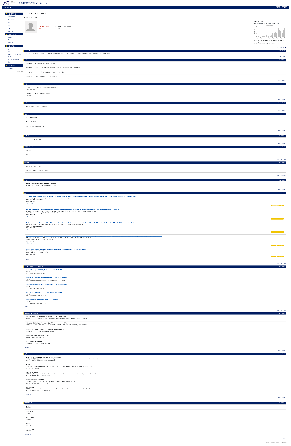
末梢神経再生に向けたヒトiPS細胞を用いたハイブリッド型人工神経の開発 (44, 269)
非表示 (283, 50)
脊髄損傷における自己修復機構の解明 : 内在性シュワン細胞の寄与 (42, 299)
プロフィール (11, 19)
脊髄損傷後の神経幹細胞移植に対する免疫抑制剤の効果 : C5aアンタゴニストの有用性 (46, 284)
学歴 (9, 25)
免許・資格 (10, 31)
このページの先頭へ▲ (281, 47)
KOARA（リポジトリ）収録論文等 (14, 55)
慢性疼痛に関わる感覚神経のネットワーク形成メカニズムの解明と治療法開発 (45, 292)
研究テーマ (10, 42)
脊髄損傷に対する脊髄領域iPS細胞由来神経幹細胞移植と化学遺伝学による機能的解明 (46, 277)
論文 (9, 51)
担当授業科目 (11, 68)
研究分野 (10, 37)
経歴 (9, 22)
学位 (9, 28)
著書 (9, 49)
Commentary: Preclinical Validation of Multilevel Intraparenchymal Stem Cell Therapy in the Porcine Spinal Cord (56, 249)
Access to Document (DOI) (277, 205)
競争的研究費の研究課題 (13, 59)
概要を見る (30, 203)
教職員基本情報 (11, 16)
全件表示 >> (28, 259)
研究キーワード (11, 40)
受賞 (9, 62)
